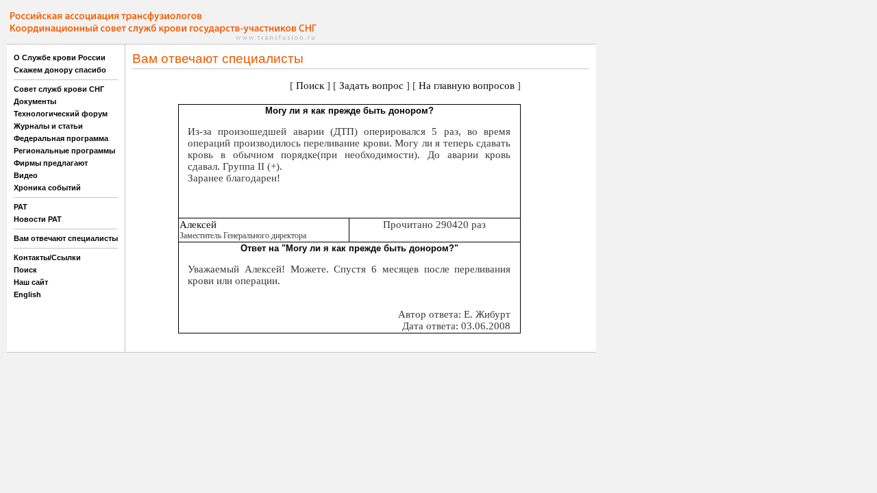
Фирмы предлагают (51, 163)
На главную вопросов (467, 85)
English (27, 294)
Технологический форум (61, 114)
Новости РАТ (38, 219)
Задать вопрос (371, 85)
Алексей (198, 224)
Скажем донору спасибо (60, 70)
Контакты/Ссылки (47, 257)
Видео (26, 175)
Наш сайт (31, 282)
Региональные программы (64, 151)
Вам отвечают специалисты (66, 238)
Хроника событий (47, 188)
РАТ (20, 207)
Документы (35, 101)
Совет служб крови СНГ (59, 89)
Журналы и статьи (48, 126)
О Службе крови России (60, 57)
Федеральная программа (61, 138)
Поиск (25, 270)
